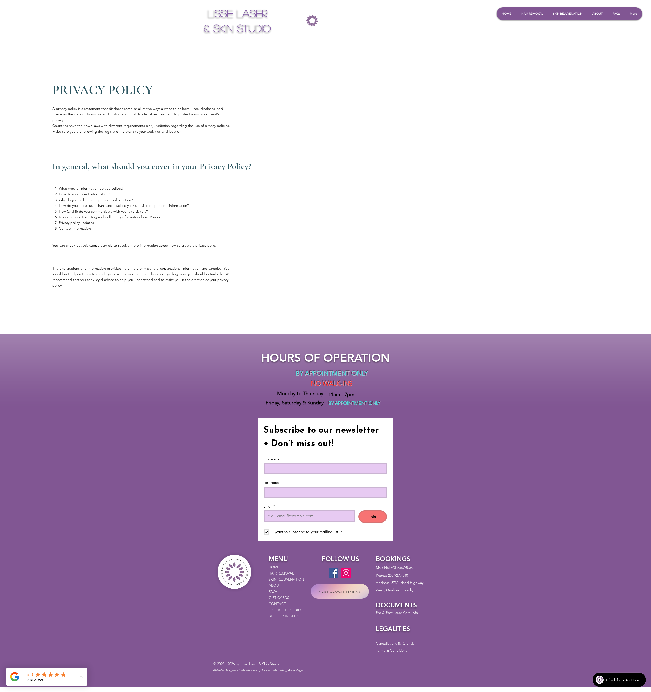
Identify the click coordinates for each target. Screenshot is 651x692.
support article (101, 245)
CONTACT (277, 603)
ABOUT (275, 585)
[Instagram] (346, 573)
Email (269, 506)
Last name (271, 482)
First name (271, 459)
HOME (274, 567)
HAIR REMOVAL (281, 573)
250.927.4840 (398, 575)
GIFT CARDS (279, 597)
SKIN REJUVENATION (286, 579)
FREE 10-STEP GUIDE (286, 610)
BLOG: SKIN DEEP (283, 616)
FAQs (273, 591)
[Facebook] (333, 573)
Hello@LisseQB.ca (398, 567)
